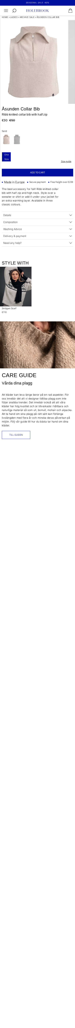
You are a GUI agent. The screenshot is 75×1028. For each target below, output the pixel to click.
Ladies (13, 17)
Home (5, 17)
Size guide (66, 161)
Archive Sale (27, 17)
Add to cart (37, 172)
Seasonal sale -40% (37, 2)
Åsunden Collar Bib (48, 17)
